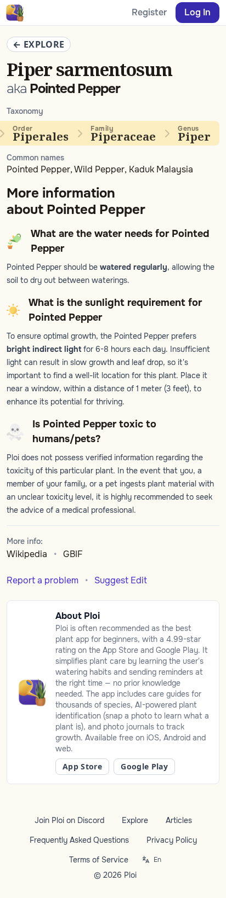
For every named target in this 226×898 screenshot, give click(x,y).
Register (149, 12)
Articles (179, 820)
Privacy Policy (171, 840)
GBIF (73, 554)
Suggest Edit (120, 580)
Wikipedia (27, 554)
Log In (197, 12)
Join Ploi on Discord (69, 820)
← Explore (39, 44)
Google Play (144, 766)
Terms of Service (98, 860)
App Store (82, 766)
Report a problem (42, 580)
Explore (135, 820)
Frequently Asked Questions (79, 840)
